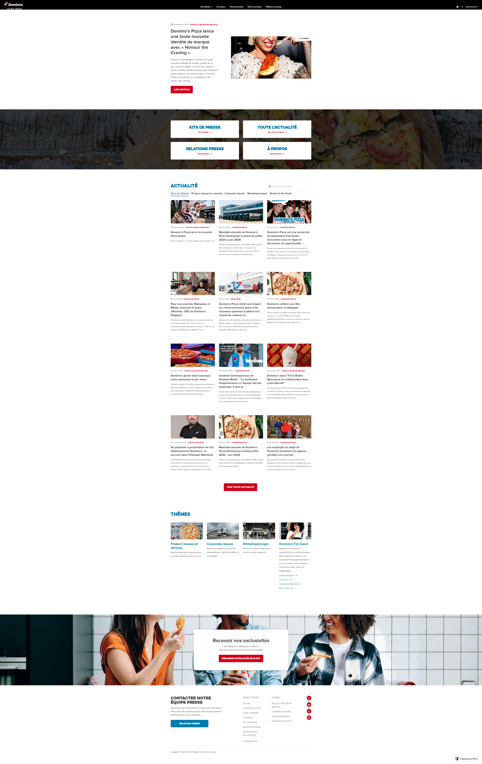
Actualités (205, 7)
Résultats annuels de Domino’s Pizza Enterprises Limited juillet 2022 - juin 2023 (238, 451)
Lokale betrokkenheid (288, 584)
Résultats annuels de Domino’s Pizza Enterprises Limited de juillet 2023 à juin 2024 (240, 236)
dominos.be (471, 7)
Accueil (247, 703)
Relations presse (274, 7)
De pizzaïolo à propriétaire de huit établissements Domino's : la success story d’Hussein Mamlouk (192, 451)
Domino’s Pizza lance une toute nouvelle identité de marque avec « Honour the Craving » (192, 42)
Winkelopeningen (256, 544)
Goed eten (283, 580)
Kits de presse (236, 7)
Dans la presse (254, 7)
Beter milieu (236, 299)
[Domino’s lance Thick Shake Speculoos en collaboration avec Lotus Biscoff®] (289, 355)
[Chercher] (270, 186)
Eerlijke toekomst (286, 575)
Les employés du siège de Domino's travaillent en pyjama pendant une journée (286, 451)
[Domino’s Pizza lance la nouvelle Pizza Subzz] (193, 211)
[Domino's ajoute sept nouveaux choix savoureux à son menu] (193, 355)
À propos (221, 7)
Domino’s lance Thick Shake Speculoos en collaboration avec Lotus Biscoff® (287, 379)
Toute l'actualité (252, 708)
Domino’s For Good (191, 299)
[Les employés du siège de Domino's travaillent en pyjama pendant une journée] (289, 427)
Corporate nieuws (239, 227)
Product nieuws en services (203, 25)
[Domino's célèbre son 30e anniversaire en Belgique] (289, 283)
